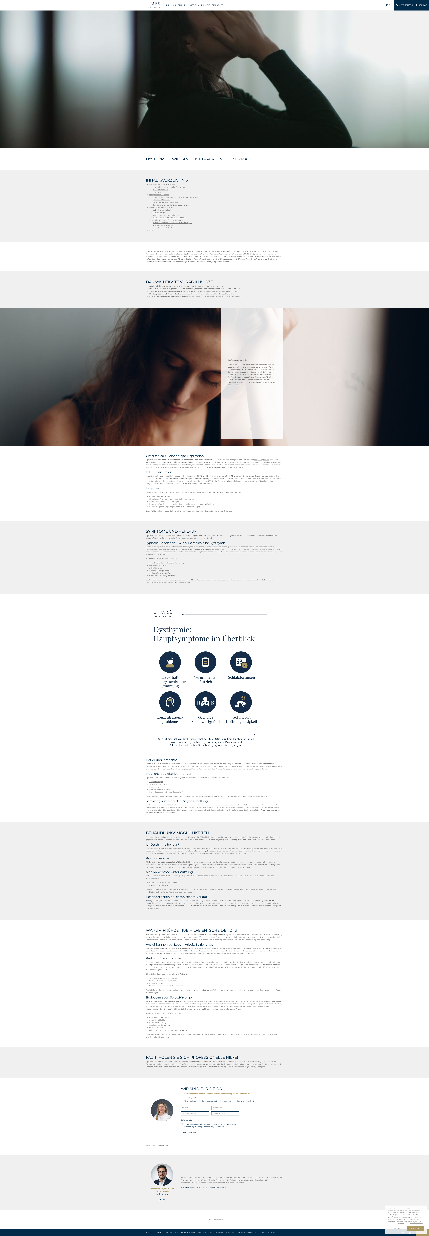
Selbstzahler (227, 1101)
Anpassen (396, 1228)
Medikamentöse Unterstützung (166, 215)
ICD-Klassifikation (160, 190)
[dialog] (406, 1220)
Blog (177, 1232)
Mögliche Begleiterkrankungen (166, 202)
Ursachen (157, 192)
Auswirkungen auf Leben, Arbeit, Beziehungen (172, 223)
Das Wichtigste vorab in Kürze (162, 184)
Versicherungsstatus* (190, 1097)
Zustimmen (415, 1228)
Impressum (219, 1232)
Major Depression (261, 460)
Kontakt (149, 1232)
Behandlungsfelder (188, 5)
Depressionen (162, 1145)
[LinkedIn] (164, 1200)
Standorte (217, 5)
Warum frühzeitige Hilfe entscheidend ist (166, 220)
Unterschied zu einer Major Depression (169, 187)
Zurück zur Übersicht (214, 1219)
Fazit (151, 230)
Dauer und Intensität (161, 200)
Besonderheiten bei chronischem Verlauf (170, 218)
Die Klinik (171, 5)
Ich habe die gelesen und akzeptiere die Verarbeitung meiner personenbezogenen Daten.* (209, 1125)
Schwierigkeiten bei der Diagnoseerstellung (171, 205)
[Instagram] (160, 1200)
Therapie (205, 5)
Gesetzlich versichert (245, 1101)
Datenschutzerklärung (203, 1124)
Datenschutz (186, 1120)
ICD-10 (199, 476)
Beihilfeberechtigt (209, 1101)
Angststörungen (156, 782)
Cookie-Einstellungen (267, 1232)
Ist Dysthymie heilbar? (162, 210)
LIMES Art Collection (205, 1232)
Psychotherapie (159, 212)
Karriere (158, 1232)
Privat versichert (190, 1101)
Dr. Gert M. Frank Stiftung (247, 1232)
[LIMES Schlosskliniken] (153, 5)
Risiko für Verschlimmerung (164, 225)
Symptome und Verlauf (159, 195)
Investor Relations (188, 1232)
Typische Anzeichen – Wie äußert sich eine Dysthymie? (176, 197)
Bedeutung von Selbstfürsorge (165, 228)
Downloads (168, 1232)
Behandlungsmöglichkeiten (161, 207)
